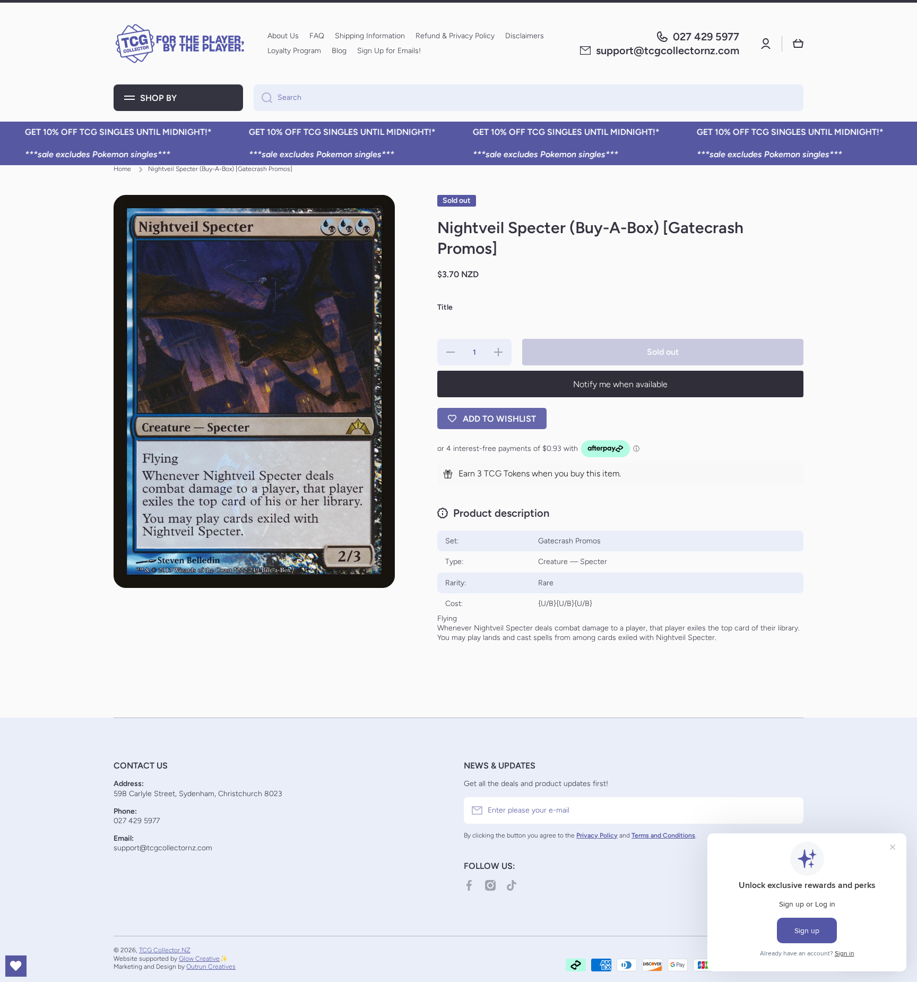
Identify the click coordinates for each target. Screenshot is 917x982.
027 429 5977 (706, 36)
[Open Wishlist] (16, 966)
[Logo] (180, 43)
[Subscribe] (790, 810)
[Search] (263, 97)
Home (122, 169)
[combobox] (528, 97)
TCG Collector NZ (165, 950)
